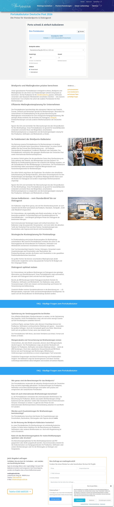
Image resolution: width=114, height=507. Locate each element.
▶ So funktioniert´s (73, 92)
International (34, 72)
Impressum (102, 504)
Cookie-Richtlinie (84, 504)
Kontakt (82, 1)
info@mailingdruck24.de (19, 479)
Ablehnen (91, 500)
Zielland (31, 66)
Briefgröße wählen (34, 46)
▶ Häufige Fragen (73, 96)
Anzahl (60, 54)
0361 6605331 (17, 477)
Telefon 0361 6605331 (18, 491)
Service (95, 6)
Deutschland (34, 69)
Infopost (53, 118)
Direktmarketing (43, 95)
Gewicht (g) (32, 54)
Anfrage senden (55, 499)
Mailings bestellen (44, 6)
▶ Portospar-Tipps (73, 94)
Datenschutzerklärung (94, 504)
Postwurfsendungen (63, 6)
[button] (111, 486)
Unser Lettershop (82, 6)
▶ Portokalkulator (73, 89)
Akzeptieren (79, 500)
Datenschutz (96, 1)
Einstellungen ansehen (105, 500)
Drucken (81, 31)
